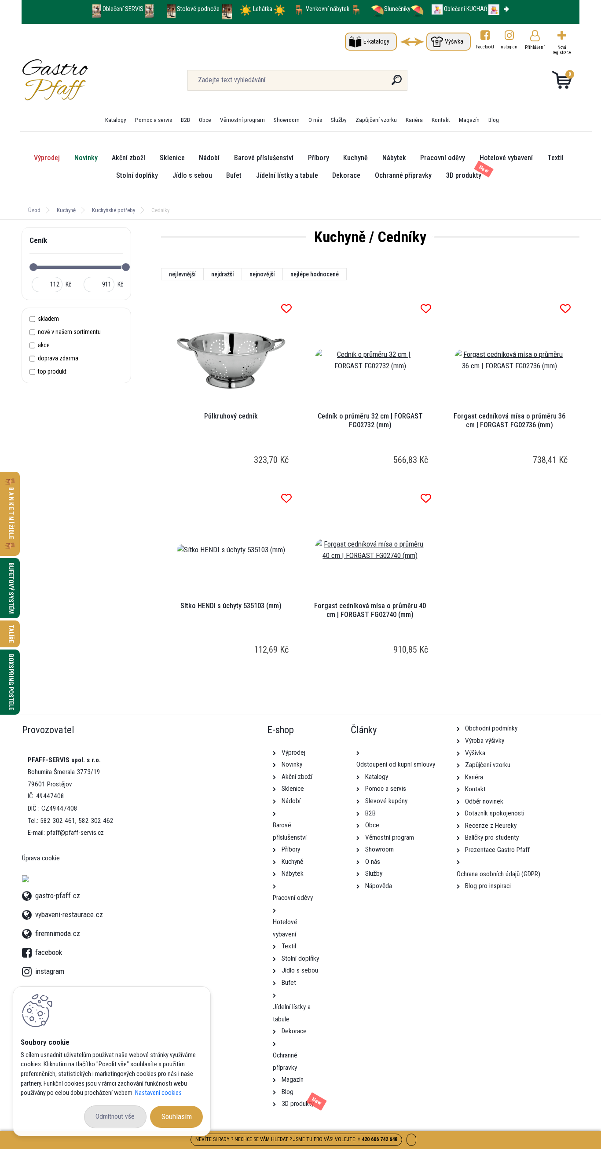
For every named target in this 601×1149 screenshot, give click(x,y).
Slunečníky (397, 8)
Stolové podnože (199, 8)
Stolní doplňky (137, 175)
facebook (28, 950)
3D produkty (463, 175)
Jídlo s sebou (192, 175)
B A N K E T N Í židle (11, 513)
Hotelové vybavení (506, 158)
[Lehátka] (246, 8)
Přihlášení (535, 47)
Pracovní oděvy (442, 158)
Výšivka (454, 41)
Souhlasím (176, 1116)
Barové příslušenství (263, 158)
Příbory (318, 158)
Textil (555, 158)
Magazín (469, 119)
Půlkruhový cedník (231, 416)
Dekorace (346, 175)
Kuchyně (355, 158)
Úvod (34, 210)
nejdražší (222, 274)
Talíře (11, 634)
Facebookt (485, 46)
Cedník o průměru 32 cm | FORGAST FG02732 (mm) (370, 420)
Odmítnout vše (115, 1116)
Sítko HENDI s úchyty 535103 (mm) (231, 606)
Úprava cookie (41, 858)
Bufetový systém (11, 588)
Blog (493, 119)
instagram (28, 969)
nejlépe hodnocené (314, 274)
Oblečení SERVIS (123, 8)
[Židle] (298, 8)
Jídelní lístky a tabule (287, 175)
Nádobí (209, 158)
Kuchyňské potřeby (113, 210)
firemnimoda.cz (57, 932)
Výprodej (47, 158)
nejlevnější (182, 274)
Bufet (234, 175)
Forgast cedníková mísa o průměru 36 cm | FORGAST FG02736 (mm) (509, 420)
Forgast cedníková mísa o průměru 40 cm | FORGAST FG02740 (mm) (370, 610)
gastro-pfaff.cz (57, 894)
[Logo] (75, 80)
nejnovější (262, 274)
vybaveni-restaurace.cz (69, 913)
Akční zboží (128, 158)
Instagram (509, 46)
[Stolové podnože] (171, 8)
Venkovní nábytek (327, 8)
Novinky (86, 158)
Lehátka (263, 8)
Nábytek (394, 158)
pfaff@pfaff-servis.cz (75, 833)
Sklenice (172, 158)
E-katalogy (376, 41)
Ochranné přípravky (403, 175)
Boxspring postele (11, 682)
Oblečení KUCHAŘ (465, 8)
